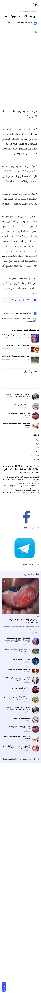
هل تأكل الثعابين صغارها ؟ (29, 484)
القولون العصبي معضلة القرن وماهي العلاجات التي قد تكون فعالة (16, 747)
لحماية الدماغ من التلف (21, 405)
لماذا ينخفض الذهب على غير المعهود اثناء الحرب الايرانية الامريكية (16, 698)
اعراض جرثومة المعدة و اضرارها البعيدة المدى (18, 415)
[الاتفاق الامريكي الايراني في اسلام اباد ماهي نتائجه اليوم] (35, 680)
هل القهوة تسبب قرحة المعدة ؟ (16, 346)
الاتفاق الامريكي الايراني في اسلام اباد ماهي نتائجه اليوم (16, 679)
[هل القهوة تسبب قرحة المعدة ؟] (35, 349)
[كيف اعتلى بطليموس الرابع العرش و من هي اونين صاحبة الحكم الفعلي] (35, 397)
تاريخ (37, 444)
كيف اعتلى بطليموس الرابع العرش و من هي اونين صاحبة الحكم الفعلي (17, 395)
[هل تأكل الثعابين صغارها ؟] (35, 689)
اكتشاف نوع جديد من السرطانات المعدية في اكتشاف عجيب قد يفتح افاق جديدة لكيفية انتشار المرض (21, 479)
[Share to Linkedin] (15, 300)
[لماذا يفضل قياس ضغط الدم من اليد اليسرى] (35, 425)
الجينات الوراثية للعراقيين (20, 660)
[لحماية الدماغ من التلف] (35, 406)
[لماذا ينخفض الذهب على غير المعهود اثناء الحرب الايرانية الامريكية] (35, 699)
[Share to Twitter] (23, 300)
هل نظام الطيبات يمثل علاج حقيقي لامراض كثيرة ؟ (17, 650)
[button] (8, 300)
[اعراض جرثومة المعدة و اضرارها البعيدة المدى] (35, 416)
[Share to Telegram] (12, 300)
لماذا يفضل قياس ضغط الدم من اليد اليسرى (16, 424)
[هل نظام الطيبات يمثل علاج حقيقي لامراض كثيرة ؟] (35, 360)
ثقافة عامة (35, 455)
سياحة (36, 459)
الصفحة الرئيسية (30, 11)
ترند (21, 11)
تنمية (37, 452)
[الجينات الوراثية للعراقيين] (35, 661)
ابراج (37, 440)
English (4, 988)
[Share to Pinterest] (19, 300)
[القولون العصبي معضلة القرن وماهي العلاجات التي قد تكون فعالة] (35, 748)
